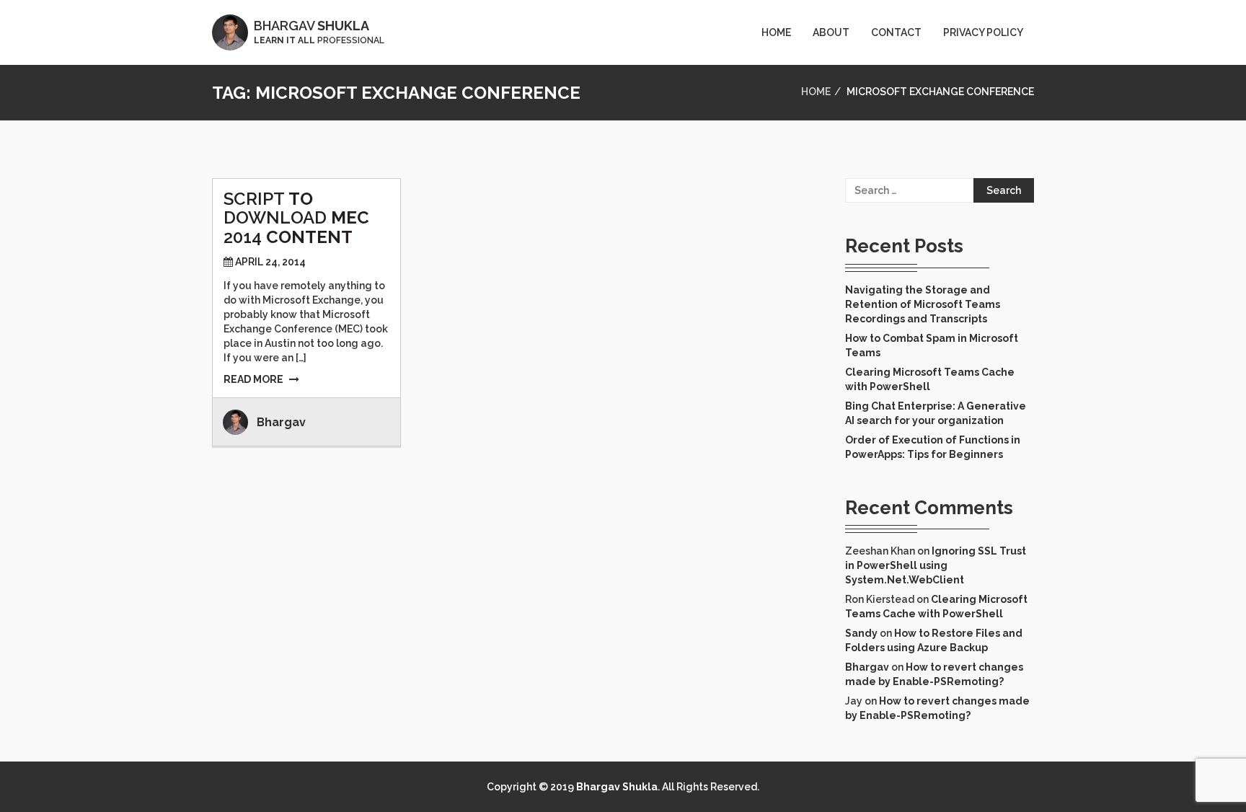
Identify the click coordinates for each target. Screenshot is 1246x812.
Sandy (861, 633)
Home (776, 32)
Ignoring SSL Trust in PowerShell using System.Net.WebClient (935, 565)
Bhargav (281, 422)
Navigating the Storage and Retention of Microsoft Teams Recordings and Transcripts (922, 304)
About (831, 32)
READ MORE (253, 379)
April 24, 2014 (270, 262)
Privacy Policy (983, 32)
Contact (896, 32)
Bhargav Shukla (617, 787)
